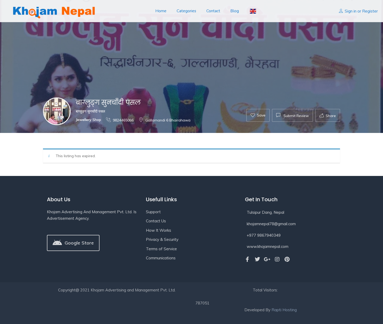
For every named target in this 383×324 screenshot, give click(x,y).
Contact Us (156, 220)
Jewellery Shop (88, 119)
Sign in (350, 11)
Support (153, 211)
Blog (234, 11)
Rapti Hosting (284, 309)
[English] (252, 11)
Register (370, 11)
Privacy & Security (162, 239)
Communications (161, 257)
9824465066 (123, 120)
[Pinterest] (287, 259)
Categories (186, 11)
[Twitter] (257, 259)
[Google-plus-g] (267, 259)
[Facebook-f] (247, 259)
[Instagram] (277, 259)
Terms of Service (161, 248)
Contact (213, 11)
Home (160, 11)
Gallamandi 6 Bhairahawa (167, 120)
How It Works (158, 230)
